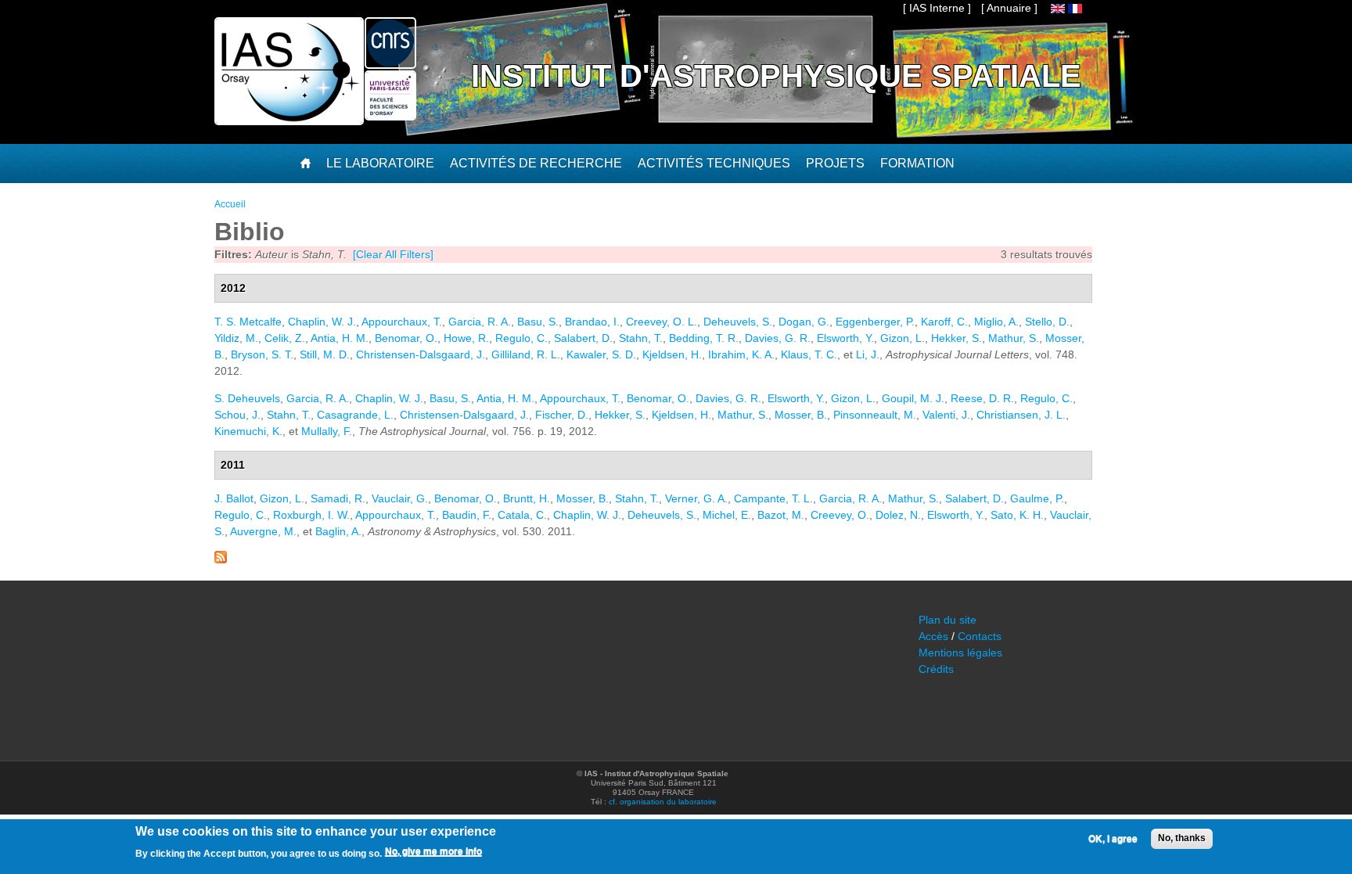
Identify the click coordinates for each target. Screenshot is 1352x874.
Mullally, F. (326, 431)
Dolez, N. (898, 515)
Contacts (979, 636)
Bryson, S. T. (262, 354)
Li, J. (867, 354)
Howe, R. (466, 338)
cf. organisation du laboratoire (663, 801)
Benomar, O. (406, 338)
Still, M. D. (325, 354)
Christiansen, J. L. (1021, 414)
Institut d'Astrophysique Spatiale (776, 76)
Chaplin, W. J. (322, 321)
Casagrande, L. (355, 414)
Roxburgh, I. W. (311, 515)
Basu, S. (538, 321)
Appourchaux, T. (401, 321)
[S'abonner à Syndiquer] (220, 559)
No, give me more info (433, 851)
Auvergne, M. (263, 531)
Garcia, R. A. (479, 321)
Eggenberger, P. (875, 321)
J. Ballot (234, 498)
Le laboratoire (380, 163)
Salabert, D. (583, 338)
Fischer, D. (561, 414)
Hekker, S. (956, 338)
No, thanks (1182, 838)
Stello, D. (1047, 321)
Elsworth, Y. (845, 338)
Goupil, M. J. (913, 398)
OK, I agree (1113, 839)
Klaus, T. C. (809, 354)
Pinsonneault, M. (874, 414)
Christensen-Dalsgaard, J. (420, 354)
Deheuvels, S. (737, 321)
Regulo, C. (521, 338)
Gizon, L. (902, 338)
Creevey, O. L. (661, 321)
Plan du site (947, 619)
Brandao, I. (592, 321)
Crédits (936, 669)
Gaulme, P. (1037, 498)
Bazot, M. (780, 515)
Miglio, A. (996, 321)
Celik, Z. (284, 338)
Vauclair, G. (400, 498)
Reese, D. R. (982, 398)
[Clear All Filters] (393, 254)
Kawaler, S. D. (601, 354)
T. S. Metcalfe (248, 321)
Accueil (230, 204)
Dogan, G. (803, 321)
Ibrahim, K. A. (741, 354)
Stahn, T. (641, 338)
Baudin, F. (466, 515)
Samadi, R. (338, 498)
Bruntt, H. (526, 498)
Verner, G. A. (696, 498)
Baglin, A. (338, 531)
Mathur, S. (1013, 338)
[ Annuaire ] (1009, 8)
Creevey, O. (840, 515)
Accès (933, 636)
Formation (917, 163)
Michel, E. (727, 515)
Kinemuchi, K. (248, 431)
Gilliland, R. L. (525, 354)
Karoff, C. (944, 321)
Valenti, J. (946, 414)
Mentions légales (960, 652)
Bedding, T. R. (704, 338)
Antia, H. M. (340, 338)
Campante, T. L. (773, 498)
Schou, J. (237, 414)
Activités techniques (714, 163)
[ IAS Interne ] (937, 8)
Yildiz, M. (236, 338)
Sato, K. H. (1017, 515)
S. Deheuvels (247, 398)
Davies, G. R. (778, 338)
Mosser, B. (801, 414)
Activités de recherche (536, 163)
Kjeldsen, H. (672, 354)
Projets (835, 163)
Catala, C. (522, 515)
